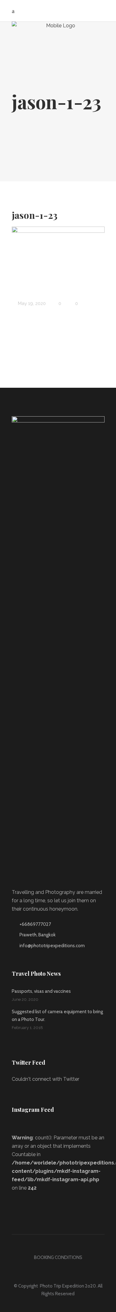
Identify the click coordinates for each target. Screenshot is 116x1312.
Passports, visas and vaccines (41, 991)
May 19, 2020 (31, 303)
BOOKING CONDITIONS (58, 1257)
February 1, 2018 (27, 1027)
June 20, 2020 (25, 999)
